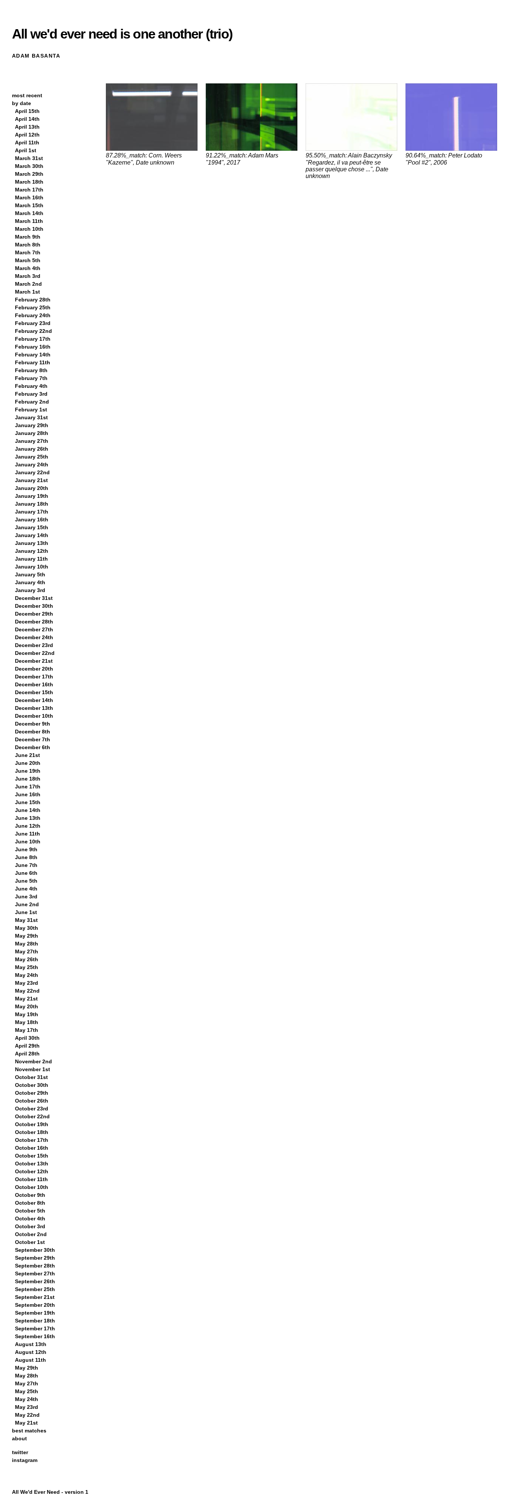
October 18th (31, 1132)
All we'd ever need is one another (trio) (122, 34)
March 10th (29, 229)
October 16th (31, 1148)
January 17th (31, 512)
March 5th (27, 260)
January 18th (31, 504)
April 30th (27, 1038)
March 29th (29, 174)
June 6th (26, 873)
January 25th (31, 457)
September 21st (35, 1297)
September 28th (35, 1266)
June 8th (26, 857)
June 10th (27, 842)
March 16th (29, 197)
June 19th (27, 771)
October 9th (30, 1195)
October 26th (31, 1101)
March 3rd (27, 276)
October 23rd (31, 1109)
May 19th (26, 1014)
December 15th (34, 692)
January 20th (31, 488)
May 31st (26, 920)
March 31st (29, 158)
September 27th (35, 1273)
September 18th (35, 1321)
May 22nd (27, 991)
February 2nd (32, 402)
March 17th (29, 190)
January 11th (31, 559)
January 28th (31, 433)
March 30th (29, 166)
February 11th (32, 362)
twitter (20, 1452)
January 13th (31, 543)
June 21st (27, 755)
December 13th (34, 708)
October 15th (31, 1156)
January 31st (31, 417)
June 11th (27, 834)
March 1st (27, 292)
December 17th (34, 677)
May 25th (26, 967)
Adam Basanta (36, 56)
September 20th (35, 1305)
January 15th (31, 527)
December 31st (34, 598)
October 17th (31, 1140)
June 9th (26, 849)
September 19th (35, 1313)
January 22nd (32, 472)
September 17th (35, 1328)
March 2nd (28, 284)
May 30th (26, 928)
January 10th (31, 567)
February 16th (33, 347)
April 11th (27, 142)
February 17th (33, 339)
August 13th (30, 1344)
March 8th (27, 245)
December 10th (34, 716)
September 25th (35, 1289)
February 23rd (33, 323)
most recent (27, 95)
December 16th (34, 684)
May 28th (26, 944)
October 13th (31, 1164)
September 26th (35, 1281)
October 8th (30, 1203)
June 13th (27, 818)
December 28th (34, 622)
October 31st (31, 1077)
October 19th (31, 1124)
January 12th (31, 551)
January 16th (31, 519)
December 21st (34, 661)
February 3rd (31, 394)
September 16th (35, 1336)
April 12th (27, 135)
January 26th (31, 449)
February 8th (31, 370)
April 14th (27, 119)
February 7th (31, 378)
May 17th (26, 1030)
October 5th (30, 1211)
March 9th (27, 237)
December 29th (34, 614)
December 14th (34, 700)
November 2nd (33, 1061)
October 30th (31, 1085)
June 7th (26, 865)
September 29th (35, 1258)
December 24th (34, 637)
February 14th (33, 355)
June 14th (27, 810)
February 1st (31, 410)
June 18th (27, 779)
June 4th (26, 889)
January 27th (31, 441)
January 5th (30, 574)
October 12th (31, 1171)
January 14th (31, 535)
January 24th (31, 465)
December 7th (32, 739)
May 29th (26, 936)
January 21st (31, 480)
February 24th (33, 315)
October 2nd (31, 1234)
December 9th (32, 724)
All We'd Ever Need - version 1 (50, 1492)
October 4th (30, 1219)
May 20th (26, 1006)
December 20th (34, 669)
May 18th (26, 1022)
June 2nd (27, 904)
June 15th (27, 802)
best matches (29, 1431)
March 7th (27, 252)
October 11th (31, 1179)
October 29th (31, 1093)
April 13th (27, 127)
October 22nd (32, 1116)
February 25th (33, 307)
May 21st (26, 999)
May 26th (26, 959)
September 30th (35, 1250)
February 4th (31, 386)
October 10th (31, 1187)
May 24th (26, 975)
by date (21, 103)
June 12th (27, 826)
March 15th (29, 205)
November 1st (32, 1069)
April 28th (27, 1054)
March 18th (29, 182)
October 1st (30, 1242)
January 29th (31, 425)
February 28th (33, 300)
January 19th (31, 496)
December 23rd (34, 645)
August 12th (30, 1352)
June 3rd (26, 896)
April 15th (27, 111)
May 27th (26, 951)
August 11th (30, 1360)
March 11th (29, 221)
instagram (24, 1460)
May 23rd (26, 983)
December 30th (34, 606)
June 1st (26, 912)
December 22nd (35, 653)
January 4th (30, 582)
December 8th (32, 732)
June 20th (27, 763)
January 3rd (30, 590)
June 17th (27, 787)
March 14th (29, 213)
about (19, 1438)
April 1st (25, 150)
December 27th (34, 629)
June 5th (26, 881)
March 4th (27, 268)
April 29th (27, 1046)
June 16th (27, 794)
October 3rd (30, 1226)
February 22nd (33, 331)
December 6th (32, 747)
